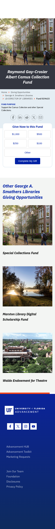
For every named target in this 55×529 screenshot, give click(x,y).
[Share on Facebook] (13, 118)
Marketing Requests (18, 457)
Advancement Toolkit (19, 451)
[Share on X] (34, 118)
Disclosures (13, 481)
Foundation (13, 476)
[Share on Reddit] (27, 118)
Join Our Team (15, 471)
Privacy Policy (14, 486)
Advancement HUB (17, 446)
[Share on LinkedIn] (20, 118)
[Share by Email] (41, 118)
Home (4, 92)
